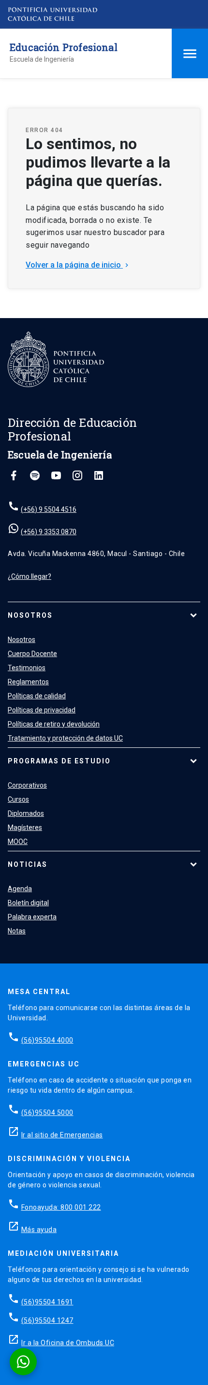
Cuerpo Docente (32, 654)
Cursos (18, 799)
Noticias (27, 864)
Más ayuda (39, 1229)
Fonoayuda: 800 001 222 (61, 1207)
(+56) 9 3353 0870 (48, 532)
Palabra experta (32, 917)
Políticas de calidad (37, 696)
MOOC (18, 841)
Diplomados (26, 813)
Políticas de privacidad (41, 710)
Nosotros (30, 615)
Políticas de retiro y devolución (54, 724)
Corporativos (27, 785)
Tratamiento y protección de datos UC (65, 738)
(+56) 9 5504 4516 (48, 509)
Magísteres (25, 827)
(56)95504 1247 (47, 1320)
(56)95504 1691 (47, 1302)
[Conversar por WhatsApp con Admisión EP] (23, 1361)
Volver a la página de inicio (78, 265)
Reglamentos (28, 682)
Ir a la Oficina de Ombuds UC (67, 1343)
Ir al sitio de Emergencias (62, 1135)
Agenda (20, 889)
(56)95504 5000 (47, 1112)
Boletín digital (28, 903)
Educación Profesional (64, 47)
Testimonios (26, 668)
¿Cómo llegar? (29, 576)
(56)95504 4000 (47, 1040)
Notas (17, 931)
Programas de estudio (59, 761)
